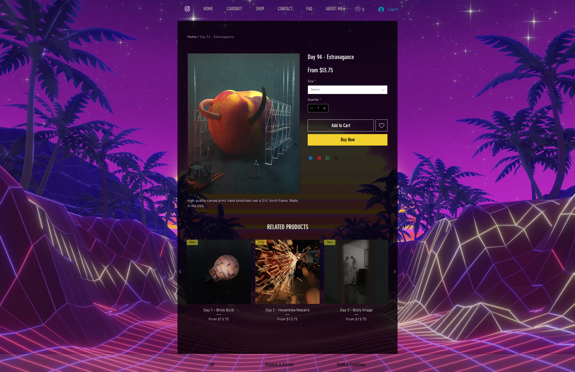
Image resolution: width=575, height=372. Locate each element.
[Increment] (325, 108)
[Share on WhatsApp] (327, 158)
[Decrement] (311, 108)
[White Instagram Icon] (187, 8)
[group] (287, 280)
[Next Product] (395, 271)
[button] (361, 8)
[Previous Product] (180, 271)
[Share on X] (336, 158)
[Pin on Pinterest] (319, 158)
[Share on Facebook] (310, 158)
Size (311, 81)
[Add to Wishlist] (381, 125)
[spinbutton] (318, 108)
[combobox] (347, 89)
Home (192, 37)
